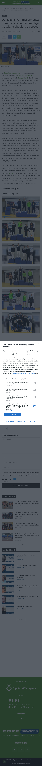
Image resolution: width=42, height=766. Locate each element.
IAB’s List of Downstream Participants (23, 373)
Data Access (21, 421)
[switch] (34, 383)
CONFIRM (12, 414)
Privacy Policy (32, 421)
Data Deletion (10, 421)
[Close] (38, 345)
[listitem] (21, 379)
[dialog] (21, 383)
